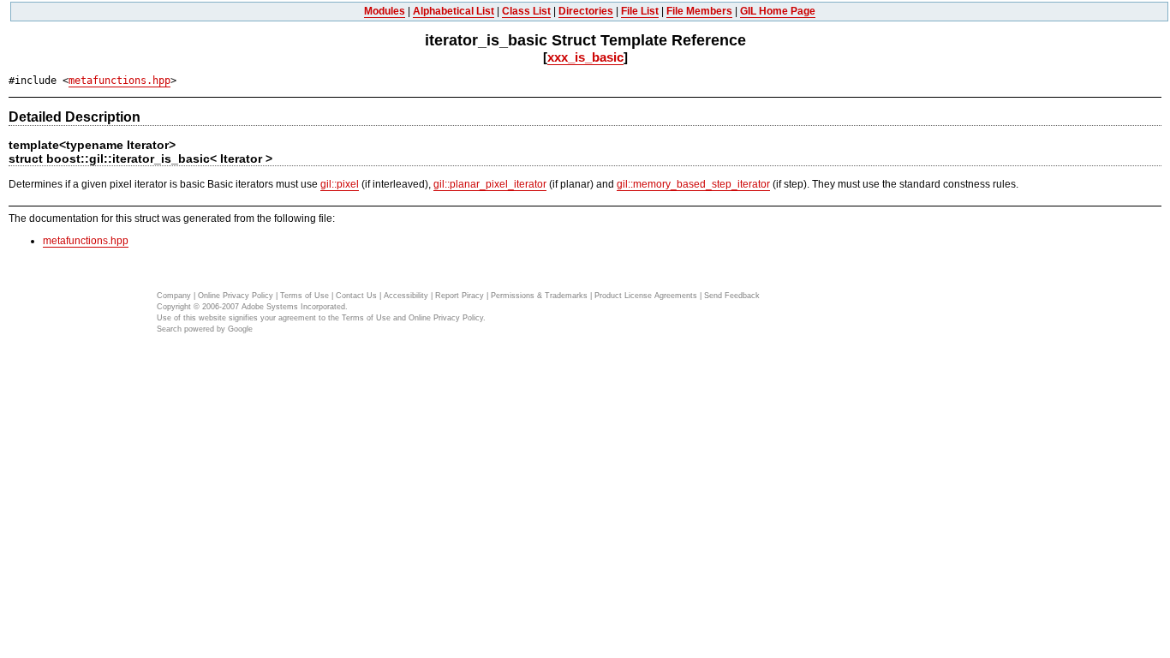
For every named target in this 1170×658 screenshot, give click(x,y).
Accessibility (406, 295)
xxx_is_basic (585, 57)
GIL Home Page (777, 11)
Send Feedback (732, 295)
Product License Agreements (645, 295)
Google (240, 329)
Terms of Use (304, 295)
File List (640, 11)
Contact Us (356, 295)
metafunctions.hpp (119, 81)
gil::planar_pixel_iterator (489, 184)
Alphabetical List (453, 11)
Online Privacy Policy (235, 295)
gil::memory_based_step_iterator (693, 184)
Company (174, 295)
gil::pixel (339, 184)
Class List (526, 11)
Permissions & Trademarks (539, 295)
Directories (585, 11)
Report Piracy (459, 295)
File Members (699, 11)
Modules (384, 11)
